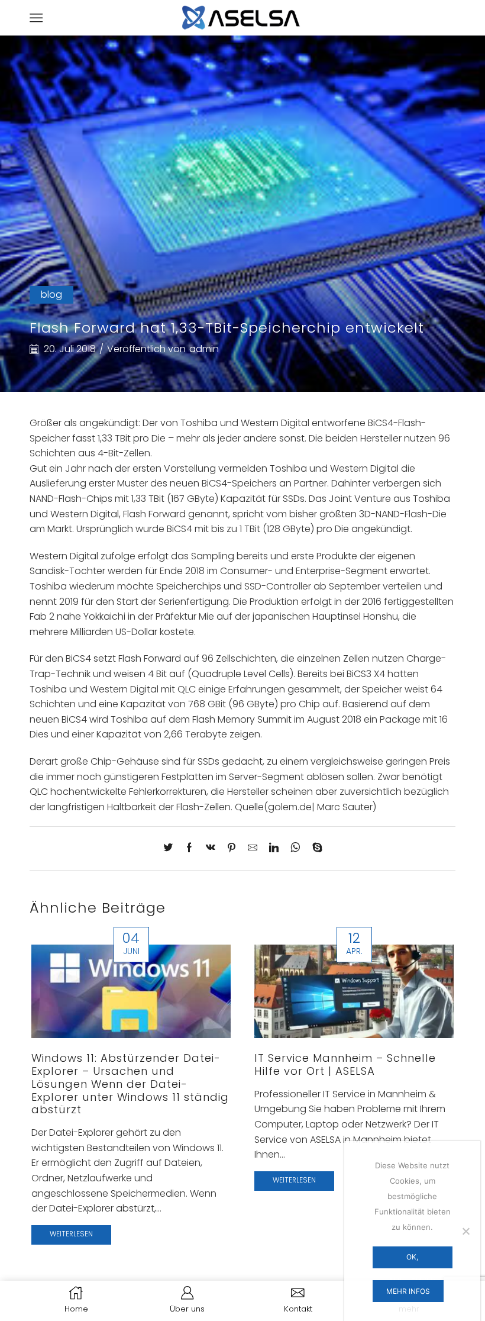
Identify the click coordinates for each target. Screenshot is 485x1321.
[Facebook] (189, 848)
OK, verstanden (412, 1260)
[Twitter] (171, 848)
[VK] (210, 848)
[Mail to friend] (252, 848)
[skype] (314, 848)
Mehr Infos (408, 1291)
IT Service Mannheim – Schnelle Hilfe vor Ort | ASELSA (345, 1064)
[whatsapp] (295, 848)
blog (51, 294)
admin (204, 349)
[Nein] (465, 1231)
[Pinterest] (231, 848)
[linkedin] (273, 848)
